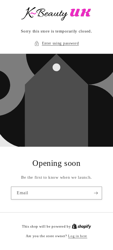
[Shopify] (81, 226)
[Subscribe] (96, 193)
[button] (56, 43)
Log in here (77, 236)
